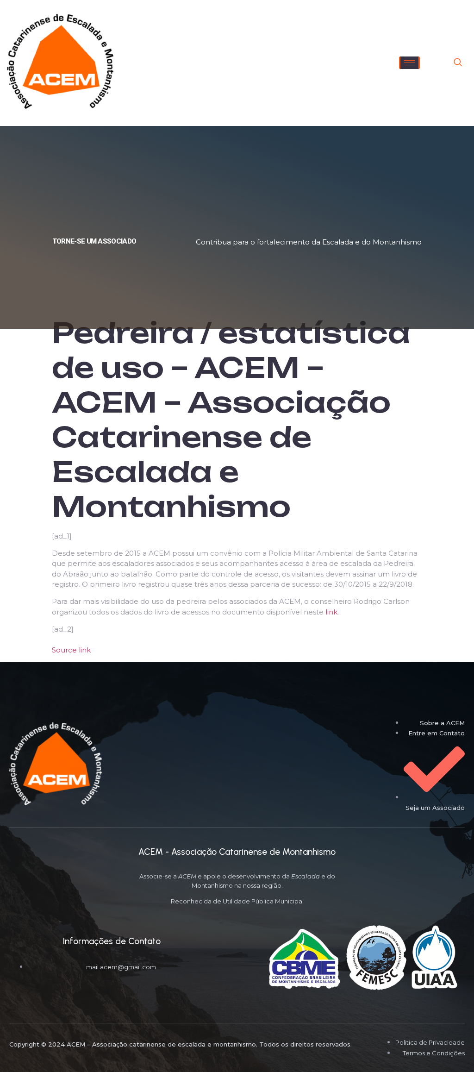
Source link (71, 650)
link (331, 612)
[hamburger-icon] (409, 62)
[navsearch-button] (458, 63)
